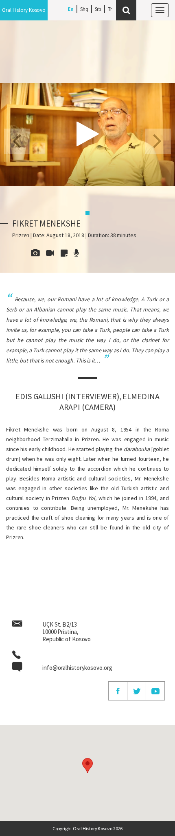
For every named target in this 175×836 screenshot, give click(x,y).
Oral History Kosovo (24, 10)
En (71, 9)
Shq (84, 9)
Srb (98, 9)
